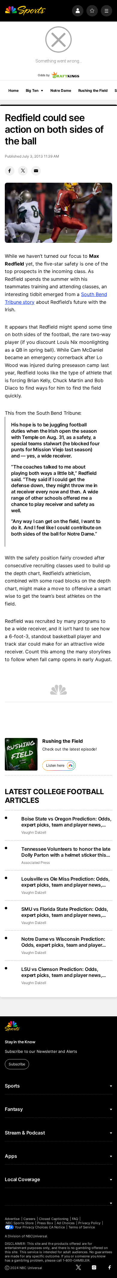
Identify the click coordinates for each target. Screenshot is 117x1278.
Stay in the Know (20, 1041)
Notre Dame (60, 90)
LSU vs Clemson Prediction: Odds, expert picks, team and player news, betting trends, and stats (61, 972)
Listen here (55, 765)
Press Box (45, 1223)
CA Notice (57, 1227)
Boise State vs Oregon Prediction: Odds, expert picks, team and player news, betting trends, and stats (66, 822)
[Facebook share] (9, 171)
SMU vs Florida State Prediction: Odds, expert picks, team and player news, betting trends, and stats (64, 912)
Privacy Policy (89, 1223)
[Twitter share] (23, 171)
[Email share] (36, 171)
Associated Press (35, 862)
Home (13, 90)
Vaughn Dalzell (33, 832)
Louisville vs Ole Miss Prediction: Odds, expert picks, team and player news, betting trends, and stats (65, 882)
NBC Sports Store (20, 1223)
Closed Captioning (53, 1219)
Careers (29, 1219)
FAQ (75, 1219)
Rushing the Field (93, 90)
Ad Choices (66, 1223)
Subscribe (17, 1064)
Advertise (12, 1219)
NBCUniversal (36, 1236)
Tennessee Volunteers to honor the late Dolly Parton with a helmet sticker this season (65, 852)
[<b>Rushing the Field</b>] (21, 754)
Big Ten (32, 90)
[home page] (25, 10)
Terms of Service (81, 1227)
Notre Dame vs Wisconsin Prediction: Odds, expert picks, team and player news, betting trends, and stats (63, 942)
